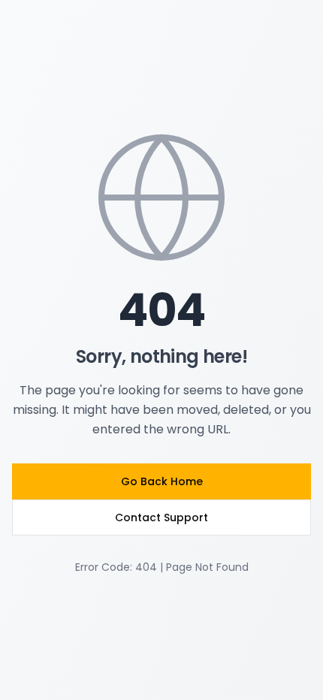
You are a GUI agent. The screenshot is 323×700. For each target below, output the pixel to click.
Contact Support (161, 517)
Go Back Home (162, 481)
